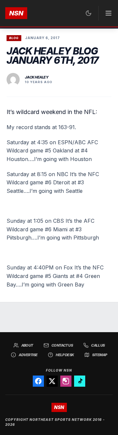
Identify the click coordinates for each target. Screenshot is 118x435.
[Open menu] (105, 13)
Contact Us (62, 345)
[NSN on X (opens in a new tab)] (52, 381)
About (27, 345)
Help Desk (65, 355)
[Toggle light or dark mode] (88, 13)
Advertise (28, 355)
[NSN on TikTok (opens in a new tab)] (79, 381)
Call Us (98, 345)
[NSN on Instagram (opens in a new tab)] (65, 381)
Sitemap (99, 355)
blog (14, 38)
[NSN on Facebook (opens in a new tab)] (38, 381)
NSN (16, 13)
